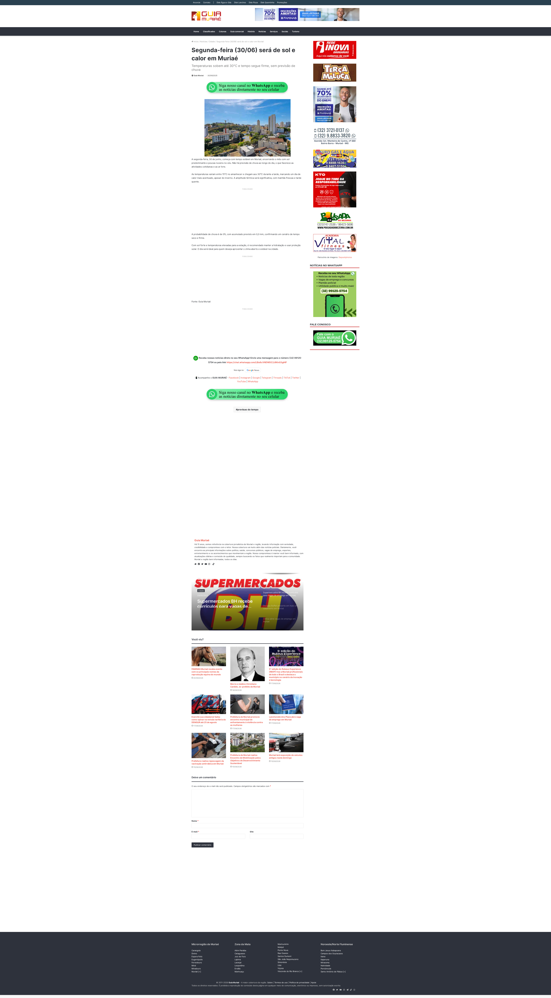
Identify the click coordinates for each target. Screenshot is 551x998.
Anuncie (196, 2)
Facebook (234, 377)
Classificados (209, 31)
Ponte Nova (283, 950)
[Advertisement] (247, 211)
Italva (323, 956)
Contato (206, 2)
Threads (277, 377)
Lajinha (238, 959)
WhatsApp (253, 381)
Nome (195, 821)
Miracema (325, 962)
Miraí (194, 965)
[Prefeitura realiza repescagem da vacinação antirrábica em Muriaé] (209, 745)
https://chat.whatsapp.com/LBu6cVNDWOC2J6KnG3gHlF (257, 362)
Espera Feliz (197, 956)
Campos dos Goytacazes (332, 953)
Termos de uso (281, 982)
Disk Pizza (253, 2)
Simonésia (282, 962)
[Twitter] (203, 564)
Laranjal (238, 962)
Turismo (295, 31)
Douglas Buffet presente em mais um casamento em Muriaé (226, 602)
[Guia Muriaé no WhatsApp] (247, 87)
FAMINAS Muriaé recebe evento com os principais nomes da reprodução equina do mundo (207, 672)
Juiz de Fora (240, 956)
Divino (194, 953)
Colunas (222, 31)
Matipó (281, 947)
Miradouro (196, 968)
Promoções (282, 2)
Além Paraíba (240, 950)
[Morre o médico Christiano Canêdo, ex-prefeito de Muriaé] (247, 664)
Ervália (237, 968)
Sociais (285, 31)
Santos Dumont (284, 956)
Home (196, 31)
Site (252, 832)
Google (256, 377)
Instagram (246, 377)
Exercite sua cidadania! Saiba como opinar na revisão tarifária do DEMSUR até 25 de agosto (209, 720)
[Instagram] (210, 564)
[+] (199, 971)
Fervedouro (197, 962)
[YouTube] (206, 564)
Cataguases (240, 953)
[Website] (196, 564)
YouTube (241, 381)
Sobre (270, 982)
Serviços (274, 31)
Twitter (295, 377)
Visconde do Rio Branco (288, 971)
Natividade (325, 965)
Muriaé (195, 971)
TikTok (287, 377)
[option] (247, 601)
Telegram (266, 377)
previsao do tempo (247, 409)
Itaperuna (325, 959)
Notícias (262, 31)
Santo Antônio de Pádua (331, 971)
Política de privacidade (299, 982)
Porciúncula (326, 968)
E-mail (195, 832)
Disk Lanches (240, 2)
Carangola (196, 950)
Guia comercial (237, 31)
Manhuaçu (239, 971)
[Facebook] (199, 564)
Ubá (279, 965)
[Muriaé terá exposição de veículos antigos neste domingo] (286, 742)
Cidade (212, 41)
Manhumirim (283, 944)
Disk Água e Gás (224, 2)
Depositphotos (345, 257)
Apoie (313, 982)
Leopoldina (239, 965)
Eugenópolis (197, 959)
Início (195, 41)
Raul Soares (283, 953)
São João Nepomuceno (288, 959)
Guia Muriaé (199, 75)
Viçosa (281, 968)
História (251, 31)
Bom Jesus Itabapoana (331, 950)
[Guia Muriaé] (206, 16)
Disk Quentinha (267, 2)
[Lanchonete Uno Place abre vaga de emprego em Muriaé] (286, 704)
